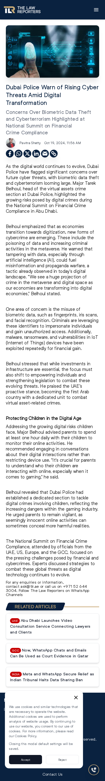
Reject (62, 759)
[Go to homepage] (22, 9)
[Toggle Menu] (96, 10)
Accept (25, 759)
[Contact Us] (93, 769)
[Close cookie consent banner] (76, 697)
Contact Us (52, 774)
